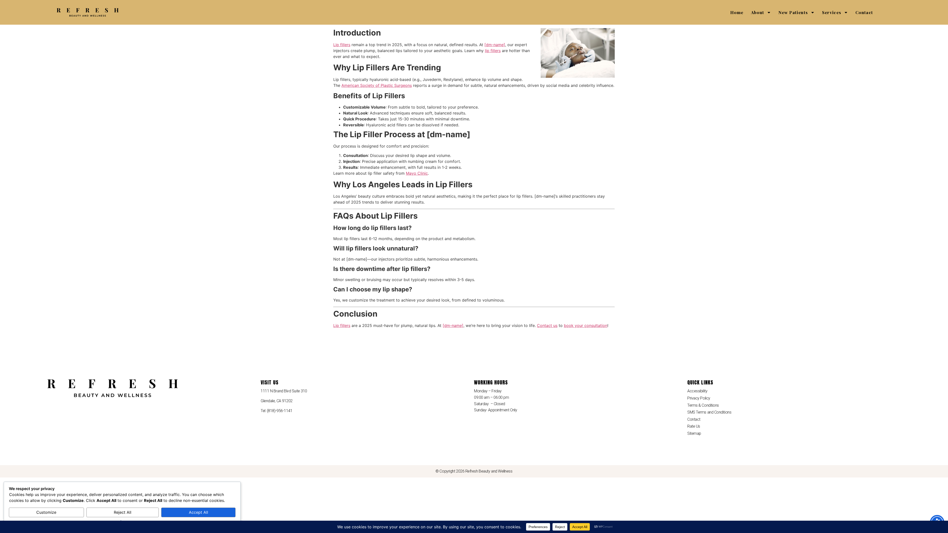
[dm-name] (494, 44)
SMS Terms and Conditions (709, 412)
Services (831, 12)
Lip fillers (341, 44)
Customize (46, 512)
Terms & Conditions (703, 405)
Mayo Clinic (417, 173)
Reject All (122, 512)
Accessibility (697, 391)
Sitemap (694, 433)
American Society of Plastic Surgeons (376, 85)
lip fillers (493, 50)
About (757, 12)
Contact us (547, 325)
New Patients (793, 12)
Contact (864, 12)
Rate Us (693, 426)
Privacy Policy (698, 398)
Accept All (198, 512)
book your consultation (585, 325)
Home (737, 12)
